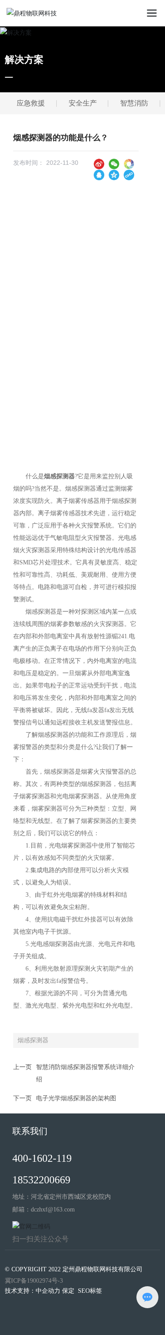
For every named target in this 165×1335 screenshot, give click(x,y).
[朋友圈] (129, 163)
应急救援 (31, 103)
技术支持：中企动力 (32, 1291)
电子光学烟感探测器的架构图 (76, 1098)
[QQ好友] (99, 174)
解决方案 (24, 59)
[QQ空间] (114, 174)
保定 (68, 1291)
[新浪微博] (99, 163)
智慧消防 (134, 103)
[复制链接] (129, 174)
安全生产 (83, 103)
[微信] (114, 163)
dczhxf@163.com (53, 1209)
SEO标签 (90, 1291)
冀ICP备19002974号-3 (34, 1280)
